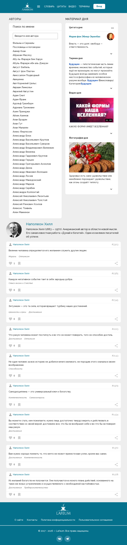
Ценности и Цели (17, 312)
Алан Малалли (20, 127)
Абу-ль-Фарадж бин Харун (27, 59)
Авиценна (18, 79)
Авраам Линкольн (22, 87)
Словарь (49, 6)
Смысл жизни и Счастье (21, 283)
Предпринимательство (36, 487)
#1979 (115, 386)
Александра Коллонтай (26, 192)
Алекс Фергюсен (22, 131)
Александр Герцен (23, 159)
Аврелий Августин (23, 91)
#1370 (115, 448)
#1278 (115, 474)
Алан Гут (17, 123)
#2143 (115, 355)
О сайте (19, 520)
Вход (99, 6)
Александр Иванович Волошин (30, 172)
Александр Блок (22, 135)
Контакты (32, 520)
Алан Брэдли (20, 119)
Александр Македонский (27, 180)
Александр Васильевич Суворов (31, 143)
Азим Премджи (21, 111)
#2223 (115, 329)
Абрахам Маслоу (22, 55)
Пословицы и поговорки (26, 47)
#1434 (115, 414)
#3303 (115, 244)
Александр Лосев (23, 176)
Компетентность (18, 397)
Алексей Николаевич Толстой (30, 200)
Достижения (35, 312)
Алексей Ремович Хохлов (27, 204)
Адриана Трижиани (23, 107)
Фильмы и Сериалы (23, 43)
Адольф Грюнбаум (23, 103)
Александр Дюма (22, 168)
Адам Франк (19, 99)
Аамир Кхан (19, 51)
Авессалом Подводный (26, 75)
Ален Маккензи (21, 212)
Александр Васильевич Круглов (31, 139)
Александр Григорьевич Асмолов (32, 164)
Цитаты (61, 6)
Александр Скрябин (24, 188)
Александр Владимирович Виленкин (33, 147)
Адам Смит (19, 95)
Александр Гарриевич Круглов (30, 155)
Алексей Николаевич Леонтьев (31, 196)
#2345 (115, 300)
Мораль (12, 256)
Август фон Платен (24, 71)
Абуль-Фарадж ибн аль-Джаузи (30, 63)
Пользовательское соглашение (96, 520)
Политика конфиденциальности (58, 520)
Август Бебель (21, 67)
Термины (84, 6)
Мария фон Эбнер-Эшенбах (84, 36)
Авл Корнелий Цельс (25, 83)
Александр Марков (23, 184)
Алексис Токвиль (22, 208)
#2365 (115, 273)
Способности (15, 369)
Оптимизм (24, 256)
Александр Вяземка (24, 151)
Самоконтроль (36, 397)
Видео (72, 6)
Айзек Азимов (20, 115)
